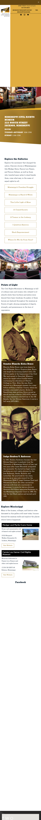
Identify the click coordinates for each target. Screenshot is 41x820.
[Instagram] (24, 15)
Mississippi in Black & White (21, 195)
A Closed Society (20, 210)
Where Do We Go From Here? (20, 240)
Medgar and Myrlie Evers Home (17, 525)
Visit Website (7, 545)
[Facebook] (21, 15)
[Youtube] (28, 15)
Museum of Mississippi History (22, 10)
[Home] (5, 12)
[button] (3, 98)
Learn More (19, 105)
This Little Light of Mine (20, 202)
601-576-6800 (25, 7)
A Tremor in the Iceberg (20, 217)
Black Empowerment (20, 232)
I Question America (20, 225)
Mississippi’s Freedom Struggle (20, 187)
